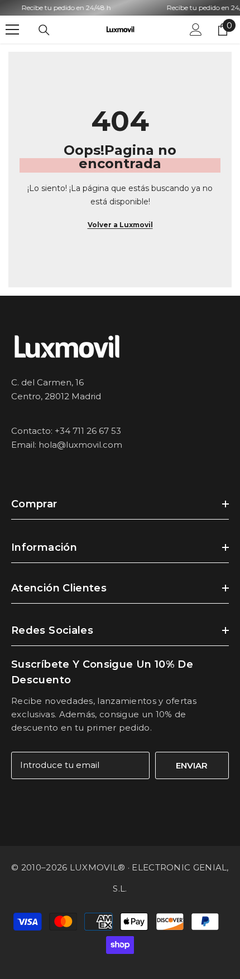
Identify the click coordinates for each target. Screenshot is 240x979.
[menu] (12, 29)
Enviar (192, 765)
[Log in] (196, 29)
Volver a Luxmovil (120, 225)
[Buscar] (44, 30)
